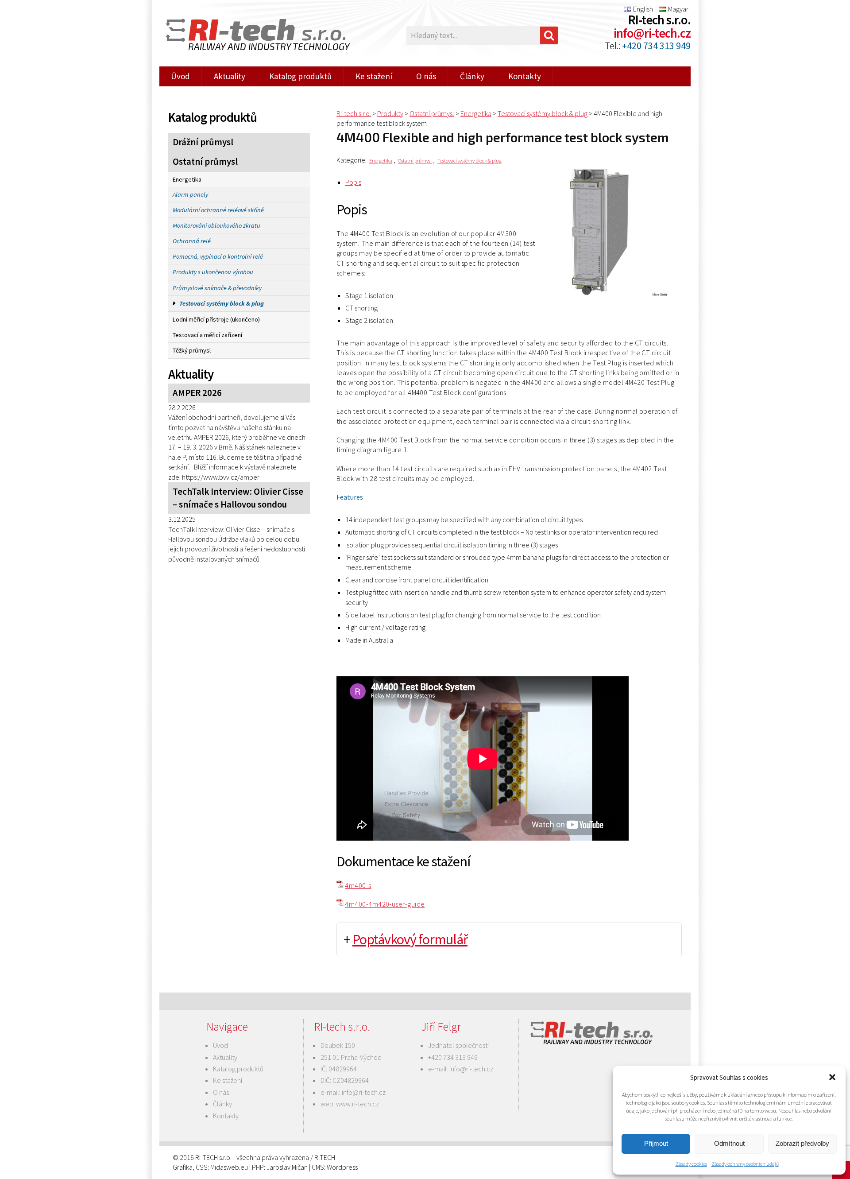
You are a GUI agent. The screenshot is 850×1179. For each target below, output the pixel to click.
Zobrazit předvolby (802, 1143)
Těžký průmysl (192, 350)
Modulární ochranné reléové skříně (218, 210)
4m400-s (358, 885)
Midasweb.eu (229, 1167)
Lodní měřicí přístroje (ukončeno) (216, 319)
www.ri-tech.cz (357, 1103)
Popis (353, 182)
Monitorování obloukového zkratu (216, 225)
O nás (426, 76)
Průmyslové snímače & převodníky (217, 288)
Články (472, 76)
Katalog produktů (300, 76)
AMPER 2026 (197, 393)
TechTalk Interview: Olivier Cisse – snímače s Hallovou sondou (238, 498)
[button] (832, 1077)
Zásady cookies (691, 1163)
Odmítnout (729, 1143)
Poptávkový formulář (410, 939)
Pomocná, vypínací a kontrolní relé (218, 256)
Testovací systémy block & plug (221, 303)
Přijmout (656, 1143)
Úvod (180, 76)
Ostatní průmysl (205, 161)
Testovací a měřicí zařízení (207, 335)
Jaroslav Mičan (287, 1167)
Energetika (187, 179)
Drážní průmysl (203, 142)
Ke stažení (373, 76)
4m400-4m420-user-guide (385, 904)
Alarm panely (190, 194)
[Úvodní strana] (252, 36)
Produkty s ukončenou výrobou (213, 272)
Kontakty (524, 76)
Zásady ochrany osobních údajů (745, 1163)
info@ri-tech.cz (652, 33)
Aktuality (229, 76)
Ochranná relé (192, 241)
